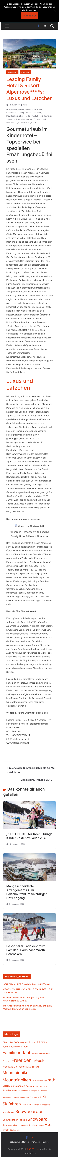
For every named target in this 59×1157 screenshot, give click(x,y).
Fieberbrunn (44, 1053)
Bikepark (13, 1042)
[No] (55, 10)
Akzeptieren (30, 15)
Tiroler (37, 119)
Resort (40, 116)
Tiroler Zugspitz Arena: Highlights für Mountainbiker (31, 770)
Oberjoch (23, 116)
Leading (20, 112)
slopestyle (45, 1105)
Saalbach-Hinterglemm (30, 1091)
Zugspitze (32, 122)
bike (5, 1042)
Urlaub (43, 119)
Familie (21, 109)
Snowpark (37, 1119)
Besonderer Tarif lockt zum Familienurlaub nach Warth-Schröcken (26, 950)
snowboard (12, 119)
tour (36, 1125)
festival (35, 1053)
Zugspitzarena (21, 122)
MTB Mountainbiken (14, 1086)
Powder (7, 1090)
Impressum (35, 1142)
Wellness (10, 122)
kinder (39, 109)
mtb (51, 1079)
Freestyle (8, 1066)
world (6, 1130)
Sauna (46, 116)
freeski (39, 1060)
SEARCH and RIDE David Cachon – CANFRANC (26, 984)
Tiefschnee (24, 1126)
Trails (48, 1125)
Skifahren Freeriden (31, 1104)
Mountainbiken (17, 1079)
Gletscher (19, 1066)
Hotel (34, 109)
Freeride (7, 1061)
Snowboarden (23, 119)
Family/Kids (12, 72)
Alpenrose (13, 109)
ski (51, 116)
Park (36, 1086)
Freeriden (21, 1060)
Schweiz (34, 1097)
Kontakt (46, 1142)
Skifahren (12, 1103)
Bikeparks (24, 1042)
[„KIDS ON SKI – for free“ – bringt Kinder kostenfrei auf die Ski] (29, 803)
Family (28, 109)
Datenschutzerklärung (19, 1142)
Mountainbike (12, 116)
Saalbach (16, 1090)
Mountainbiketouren (39, 1081)
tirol (31, 119)
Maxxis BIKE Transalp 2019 (36, 779)
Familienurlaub (17, 1052)
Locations (25, 72)
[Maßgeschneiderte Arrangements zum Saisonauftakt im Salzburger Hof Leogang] (29, 855)
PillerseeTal (43, 1086)
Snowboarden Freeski (15, 1119)
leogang (35, 1067)
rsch (25, 105)
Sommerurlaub (11, 1125)
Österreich (32, 116)
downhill (33, 1042)
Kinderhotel (11, 112)
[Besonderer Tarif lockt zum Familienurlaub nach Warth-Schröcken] (29, 915)
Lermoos (28, 112)
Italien (28, 1067)
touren (41, 1126)
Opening (30, 1086)
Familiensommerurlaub (15, 1046)
